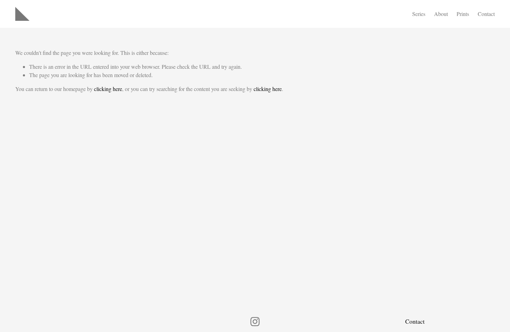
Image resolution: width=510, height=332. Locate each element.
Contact (486, 13)
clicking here (108, 88)
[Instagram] (255, 321)
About (441, 13)
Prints (463, 13)
